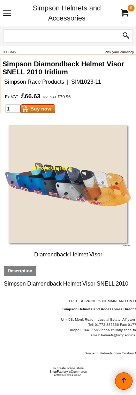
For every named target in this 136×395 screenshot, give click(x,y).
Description (20, 270)
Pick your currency (119, 52)
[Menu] (7, 14)
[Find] (126, 36)
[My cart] (124, 13)
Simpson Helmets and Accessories (67, 13)
